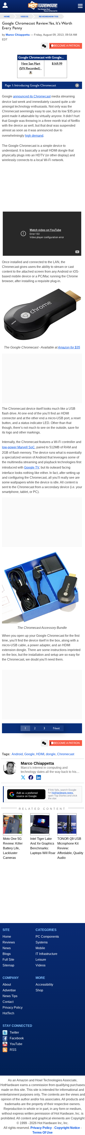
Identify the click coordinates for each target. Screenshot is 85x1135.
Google (29, 754)
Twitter (14, 1032)
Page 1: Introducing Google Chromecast (30, 85)
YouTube (16, 1044)
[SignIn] (7, 5)
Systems (42, 942)
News (7, 948)
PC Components (47, 936)
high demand (34, 135)
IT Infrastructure (46, 954)
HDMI (40, 754)
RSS (13, 1049)
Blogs (7, 954)
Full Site (8, 959)
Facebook (17, 1038)
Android (17, 754)
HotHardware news (62, 792)
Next (56, 728)
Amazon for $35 (69, 347)
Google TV (31, 467)
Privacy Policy (13, 1007)
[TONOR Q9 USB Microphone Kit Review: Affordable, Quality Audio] (67, 824)
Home (7, 936)
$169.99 (57, 63)
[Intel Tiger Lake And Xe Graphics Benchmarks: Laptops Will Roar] (39, 824)
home (7, 16)
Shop (39, 990)
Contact (8, 1001)
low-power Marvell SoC (18, 447)
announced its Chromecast (32, 96)
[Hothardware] (42, 6)
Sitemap (8, 965)
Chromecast (65, 754)
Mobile (40, 948)
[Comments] (44, 46)
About (7, 984)
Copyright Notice (67, 1127)
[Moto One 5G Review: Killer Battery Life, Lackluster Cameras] (12, 824)
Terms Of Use (42, 1132)
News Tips (10, 996)
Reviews (9, 942)
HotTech (8, 1013)
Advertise (9, 990)
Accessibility (44, 984)
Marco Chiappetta (37, 763)
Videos (24, 16)
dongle (51, 754)
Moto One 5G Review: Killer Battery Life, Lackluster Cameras (13, 848)
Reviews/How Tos (48, 16)
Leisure (41, 959)
